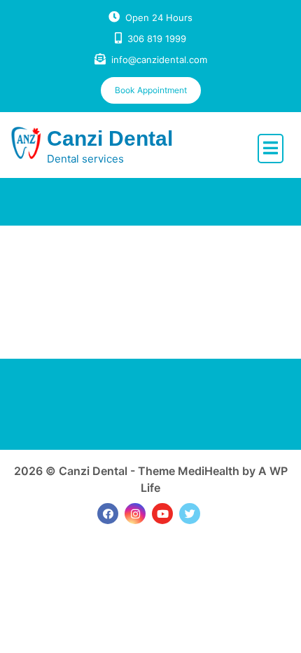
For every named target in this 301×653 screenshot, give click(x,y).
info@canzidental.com (159, 59)
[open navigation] (271, 148)
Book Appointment (151, 90)
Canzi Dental (110, 138)
